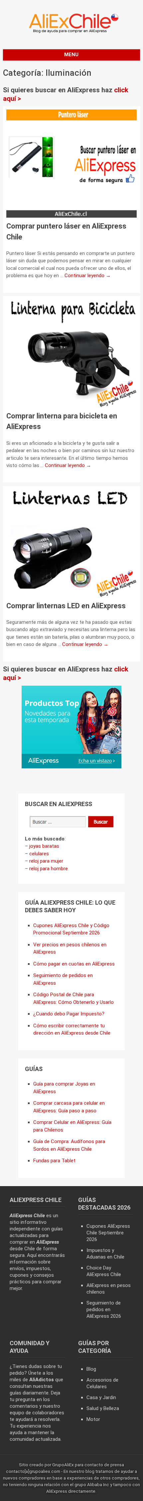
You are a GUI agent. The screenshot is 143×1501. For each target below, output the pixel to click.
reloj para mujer (46, 861)
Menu (71, 55)
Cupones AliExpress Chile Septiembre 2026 (108, 1232)
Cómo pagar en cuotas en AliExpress (74, 964)
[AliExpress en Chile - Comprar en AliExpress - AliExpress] (71, 32)
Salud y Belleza (102, 1408)
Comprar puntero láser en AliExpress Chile (66, 231)
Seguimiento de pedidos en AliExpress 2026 (103, 1309)
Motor (93, 1419)
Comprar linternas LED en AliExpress (66, 606)
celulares (39, 854)
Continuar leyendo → (88, 276)
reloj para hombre (48, 869)
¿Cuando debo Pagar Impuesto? (68, 1014)
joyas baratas (44, 846)
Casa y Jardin (101, 1397)
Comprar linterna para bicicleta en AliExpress (61, 421)
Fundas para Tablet (54, 1161)
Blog (91, 1369)
